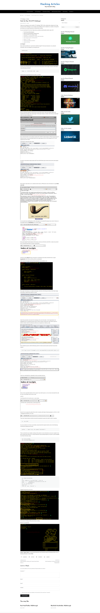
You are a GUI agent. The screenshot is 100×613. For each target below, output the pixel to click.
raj (28, 23)
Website (21, 587)
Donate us (71, 11)
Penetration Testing (46, 11)
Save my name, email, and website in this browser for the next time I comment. (36, 592)
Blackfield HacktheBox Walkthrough (61, 605)
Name (21, 579)
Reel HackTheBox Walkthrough (29, 605)
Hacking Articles (50, 4)
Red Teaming (65, 11)
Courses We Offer (30, 11)
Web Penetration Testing (56, 11)
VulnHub (27, 19)
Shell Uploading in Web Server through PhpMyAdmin (52, 562)
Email (21, 583)
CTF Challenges (38, 11)
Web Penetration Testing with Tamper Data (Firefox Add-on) (29, 562)
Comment (22, 571)
